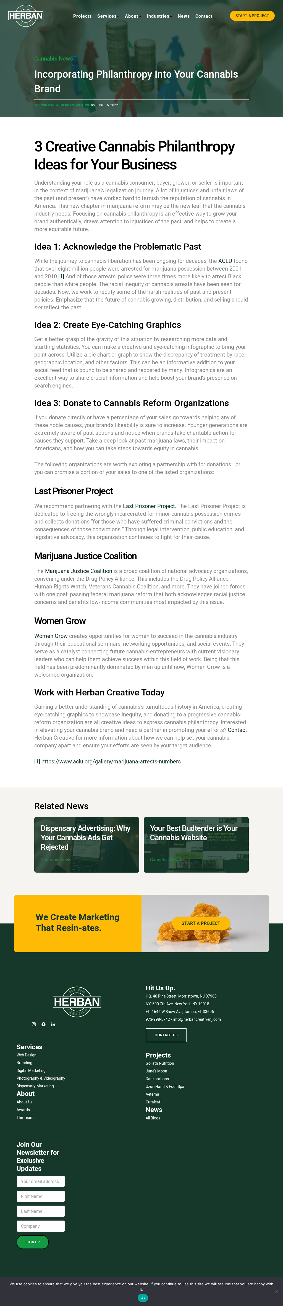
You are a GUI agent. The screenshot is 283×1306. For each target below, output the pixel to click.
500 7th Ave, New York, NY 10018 (180, 1004)
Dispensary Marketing (35, 1086)
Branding (24, 1063)
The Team (25, 1117)
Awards (23, 1110)
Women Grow (51, 636)
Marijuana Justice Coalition (78, 571)
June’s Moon (156, 1071)
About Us (24, 1102)
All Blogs (153, 1118)
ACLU (225, 261)
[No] (276, 1291)
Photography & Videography (41, 1078)
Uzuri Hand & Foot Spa (165, 1086)
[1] (61, 276)
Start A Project (252, 16)
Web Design (26, 1055)
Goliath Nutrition (160, 1063)
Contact (237, 730)
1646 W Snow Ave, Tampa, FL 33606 (183, 1011)
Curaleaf (153, 1102)
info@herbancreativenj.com (197, 1019)
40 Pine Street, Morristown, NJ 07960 (185, 996)
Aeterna (152, 1094)
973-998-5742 (158, 1019)
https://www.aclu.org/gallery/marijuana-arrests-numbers (111, 761)
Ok (142, 1297)
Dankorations (157, 1079)
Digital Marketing (31, 1070)
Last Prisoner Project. (149, 506)
